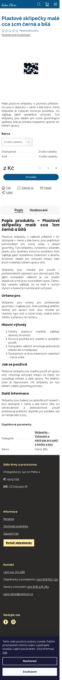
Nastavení (30, 661)
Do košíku (31, 177)
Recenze (8, 519)
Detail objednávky (19, 542)
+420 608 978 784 (37, 586)
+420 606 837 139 (47, 579)
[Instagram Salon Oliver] (13, 622)
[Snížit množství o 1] (40, 168)
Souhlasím (30, 671)
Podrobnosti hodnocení (16, 35)
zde (4, 652)
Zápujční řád (11, 533)
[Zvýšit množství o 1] (56, 168)
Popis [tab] (19, 210)
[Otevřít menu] (55, 4)
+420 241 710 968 (14, 572)
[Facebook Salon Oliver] (5, 622)
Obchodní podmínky (15, 526)
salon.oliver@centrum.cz (18, 594)
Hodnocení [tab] (38, 210)
